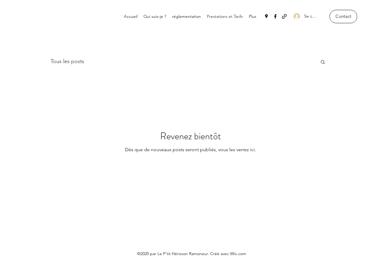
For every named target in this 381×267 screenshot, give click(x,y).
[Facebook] (275, 16)
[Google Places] (266, 16)
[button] (343, 16)
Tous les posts (67, 61)
